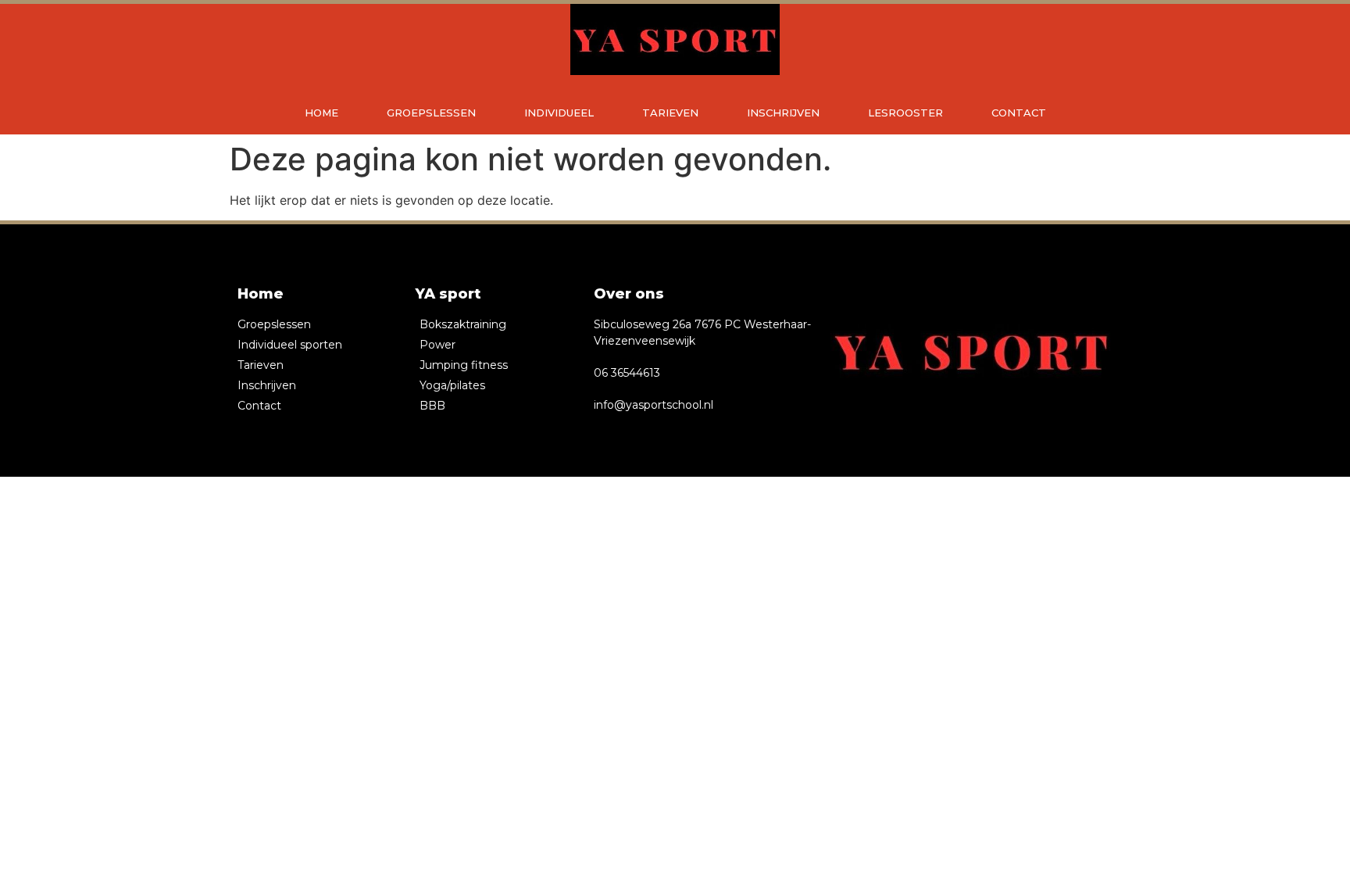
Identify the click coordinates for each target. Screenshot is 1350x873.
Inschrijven (783, 112)
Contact (1018, 112)
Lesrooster (905, 112)
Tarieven (670, 112)
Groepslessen (431, 112)
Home (321, 112)
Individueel (559, 112)
